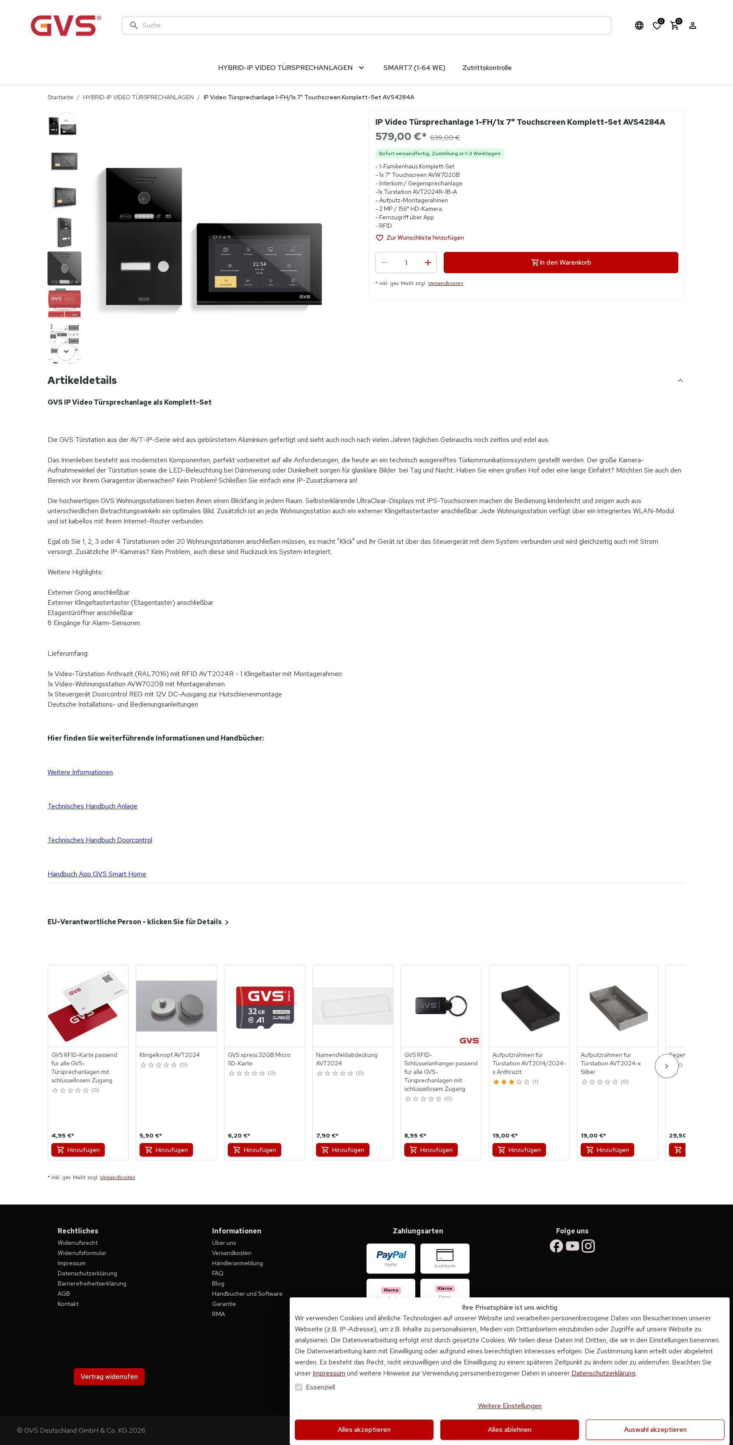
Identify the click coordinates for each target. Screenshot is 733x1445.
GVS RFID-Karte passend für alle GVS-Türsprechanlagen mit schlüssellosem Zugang (84, 1067)
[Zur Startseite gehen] (66, 25)
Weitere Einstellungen (510, 1405)
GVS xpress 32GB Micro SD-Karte (259, 1059)
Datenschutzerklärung (603, 1373)
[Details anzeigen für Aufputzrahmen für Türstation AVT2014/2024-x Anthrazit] (530, 1006)
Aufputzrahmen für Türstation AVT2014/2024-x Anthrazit (529, 1063)
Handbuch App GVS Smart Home (97, 873)
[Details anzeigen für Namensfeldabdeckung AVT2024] (353, 1006)
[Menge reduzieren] (384, 262)
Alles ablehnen (510, 1429)
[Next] (66, 351)
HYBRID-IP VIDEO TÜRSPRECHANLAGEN (138, 97)
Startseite (60, 97)
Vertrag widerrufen (109, 1376)
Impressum (329, 1373)
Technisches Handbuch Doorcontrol (100, 840)
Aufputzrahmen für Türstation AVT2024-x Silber (611, 1063)
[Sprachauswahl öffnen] (639, 25)
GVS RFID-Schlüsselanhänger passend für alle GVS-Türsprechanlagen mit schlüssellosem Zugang (441, 1072)
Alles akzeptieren (364, 1429)
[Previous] (66, 120)
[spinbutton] (406, 262)
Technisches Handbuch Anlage (92, 806)
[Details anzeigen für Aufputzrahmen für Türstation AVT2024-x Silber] (618, 1006)
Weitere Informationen (80, 772)
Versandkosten (445, 283)
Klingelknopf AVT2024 (170, 1055)
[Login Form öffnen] (692, 25)
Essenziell (320, 1387)
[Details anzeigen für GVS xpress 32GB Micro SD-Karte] (265, 1006)
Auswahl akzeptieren (655, 1429)
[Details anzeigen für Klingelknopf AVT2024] (177, 1006)
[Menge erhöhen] (428, 262)
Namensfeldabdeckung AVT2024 (347, 1059)
